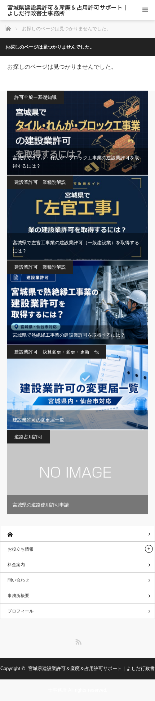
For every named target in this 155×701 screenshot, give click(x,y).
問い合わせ (18, 580)
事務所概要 (18, 595)
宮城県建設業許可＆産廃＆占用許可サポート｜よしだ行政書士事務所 (67, 10)
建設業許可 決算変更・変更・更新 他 (56, 352)
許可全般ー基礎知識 (35, 97)
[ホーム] (77, 534)
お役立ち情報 (21, 549)
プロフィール (21, 611)
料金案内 (16, 564)
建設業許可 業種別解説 (40, 182)
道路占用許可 (28, 437)
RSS (77, 640)
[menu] (145, 10)
